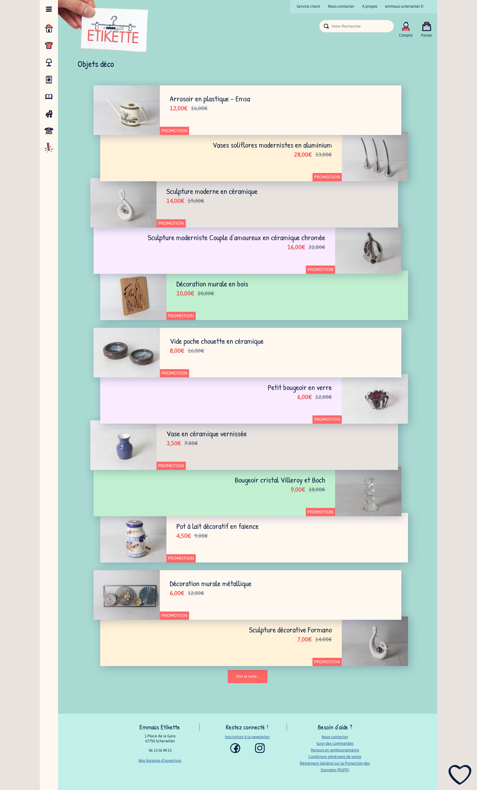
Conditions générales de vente (334, 757)
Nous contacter (341, 6)
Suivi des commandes (335, 743)
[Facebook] (235, 752)
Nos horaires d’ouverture (160, 761)
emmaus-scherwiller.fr (404, 6)
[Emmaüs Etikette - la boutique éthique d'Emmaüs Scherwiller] (103, 28)
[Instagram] (260, 752)
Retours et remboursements (335, 750)
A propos (369, 6)
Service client (308, 6)
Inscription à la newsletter (247, 737)
